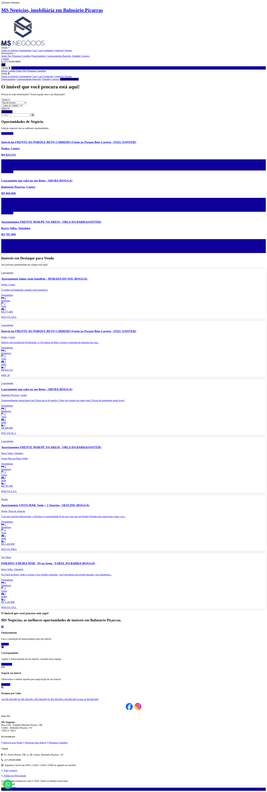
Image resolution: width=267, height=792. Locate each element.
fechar (5, 68)
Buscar (7, 112)
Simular (5, 644)
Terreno (68, 50)
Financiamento (38, 56)
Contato (5, 58)
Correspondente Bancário (58, 56)
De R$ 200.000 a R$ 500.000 (32, 699)
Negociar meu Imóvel (35, 742)
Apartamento (25, 50)
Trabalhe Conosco (81, 56)
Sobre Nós (6, 56)
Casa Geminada (45, 50)
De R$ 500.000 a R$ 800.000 (61, 699)
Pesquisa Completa (21, 56)
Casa (34, 50)
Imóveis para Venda (13, 742)
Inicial (4, 71)
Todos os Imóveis (9, 50)
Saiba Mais (6, 664)
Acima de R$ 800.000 (87, 699)
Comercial (59, 50)
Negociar (5, 684)
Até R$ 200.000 (9, 699)
